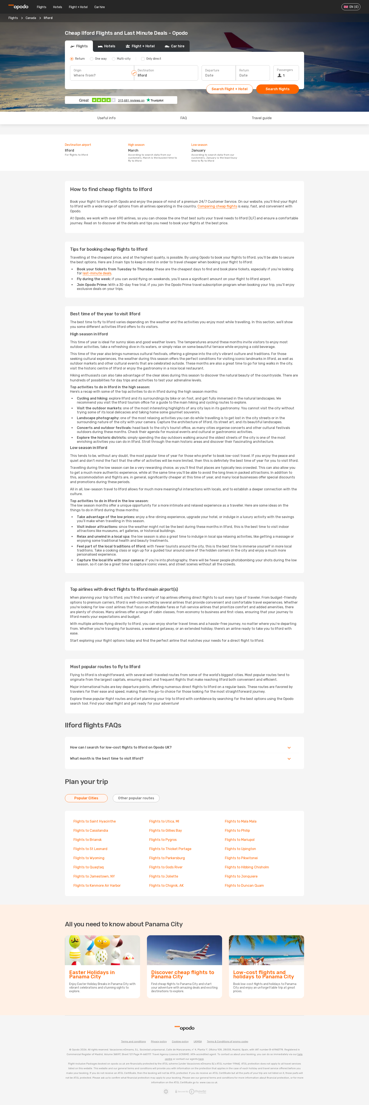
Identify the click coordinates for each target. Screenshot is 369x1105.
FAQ (183, 118)
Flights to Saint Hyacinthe (94, 821)
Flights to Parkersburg (167, 858)
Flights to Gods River (166, 867)
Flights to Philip (237, 830)
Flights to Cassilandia (90, 830)
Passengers (285, 70)
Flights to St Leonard (90, 849)
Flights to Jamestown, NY (94, 876)
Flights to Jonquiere (241, 876)
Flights (41, 7)
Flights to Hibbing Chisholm (247, 867)
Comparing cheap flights (217, 206)
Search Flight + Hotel (229, 89)
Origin (77, 70)
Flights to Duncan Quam (244, 885)
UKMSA (198, 1041)
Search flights (278, 89)
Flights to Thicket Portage (170, 849)
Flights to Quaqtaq (88, 867)
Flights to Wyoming (88, 858)
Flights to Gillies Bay (165, 830)
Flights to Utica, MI (164, 821)
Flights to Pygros (163, 840)
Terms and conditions (133, 1041)
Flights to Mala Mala (240, 821)
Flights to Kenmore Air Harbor (97, 885)
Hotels (57, 7)
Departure (212, 70)
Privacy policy (159, 1041)
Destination (146, 70)
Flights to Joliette (163, 876)
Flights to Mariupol (240, 840)
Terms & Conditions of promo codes (227, 1041)
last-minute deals (97, 273)
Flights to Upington (240, 849)
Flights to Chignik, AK (166, 885)
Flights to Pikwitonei (241, 858)
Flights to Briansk (87, 840)
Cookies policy (180, 1041)
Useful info (106, 118)
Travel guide (262, 118)
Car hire (99, 7)
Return (244, 70)
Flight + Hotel (78, 7)
